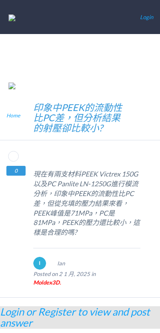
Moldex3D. (47, 282)
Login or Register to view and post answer (75, 317)
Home (13, 115)
